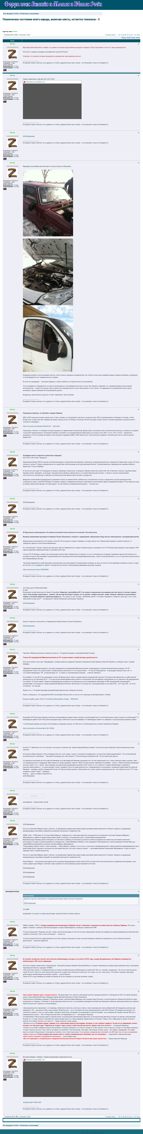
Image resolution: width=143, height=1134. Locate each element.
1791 (14, 66)
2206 (15, 67)
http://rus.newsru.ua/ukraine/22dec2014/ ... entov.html (41, 426)
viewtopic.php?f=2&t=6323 (32, 1102)
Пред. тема (126, 38)
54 (135, 35)
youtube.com (40, 82)
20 (123, 35)
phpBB (32, 796)
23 (130, 35)
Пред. (113, 35)
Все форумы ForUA (11, 14)
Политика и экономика (29, 14)
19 (121, 35)
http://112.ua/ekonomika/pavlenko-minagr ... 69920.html (59, 699)
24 (132, 35)
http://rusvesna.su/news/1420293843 (36, 569)
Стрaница (108, 35)
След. (138, 35)
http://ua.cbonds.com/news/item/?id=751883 (38, 728)
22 (127, 35)
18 (119, 35)
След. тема (135, 38)
